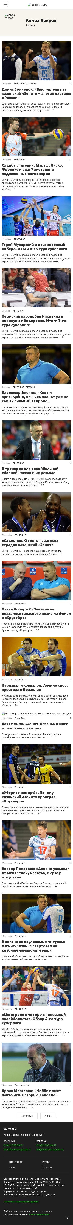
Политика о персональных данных (21, 1201)
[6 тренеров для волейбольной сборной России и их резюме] (36, 440)
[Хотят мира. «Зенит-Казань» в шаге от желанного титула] (36, 713)
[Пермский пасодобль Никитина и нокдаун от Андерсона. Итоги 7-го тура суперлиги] (36, 287)
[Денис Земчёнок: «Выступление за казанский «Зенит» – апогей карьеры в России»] (36, 60)
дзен (11, 1167)
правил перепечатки (39, 1214)
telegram (47, 1167)
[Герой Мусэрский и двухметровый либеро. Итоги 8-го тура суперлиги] (36, 216)
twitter (45, 1161)
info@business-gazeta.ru (17, 1149)
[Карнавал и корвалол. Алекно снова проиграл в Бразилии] (36, 656)
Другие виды (22, 1085)
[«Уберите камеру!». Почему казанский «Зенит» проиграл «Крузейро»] (36, 764)
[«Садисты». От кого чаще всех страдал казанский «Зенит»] (36, 512)
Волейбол (20, 83)
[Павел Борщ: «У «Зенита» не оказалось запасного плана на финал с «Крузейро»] (36, 580)
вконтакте (15, 1161)
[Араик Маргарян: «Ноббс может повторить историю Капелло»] (36, 1062)
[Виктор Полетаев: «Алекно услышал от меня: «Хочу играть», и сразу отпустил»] (36, 840)
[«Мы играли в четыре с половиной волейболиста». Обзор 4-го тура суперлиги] (36, 986)
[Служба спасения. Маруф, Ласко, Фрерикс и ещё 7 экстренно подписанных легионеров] (36, 136)
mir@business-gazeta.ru (49, 1149)
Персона (32, 83)
